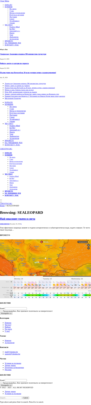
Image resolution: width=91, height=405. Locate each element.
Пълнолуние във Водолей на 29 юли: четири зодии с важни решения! (28, 73)
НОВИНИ (8, 7)
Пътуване (13, 17)
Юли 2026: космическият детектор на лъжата (21, 92)
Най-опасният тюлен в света (17, 218)
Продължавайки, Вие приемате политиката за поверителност (27, 311)
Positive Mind (14, 27)
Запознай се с (14, 31)
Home (2, 206)
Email (2, 308)
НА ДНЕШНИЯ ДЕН (13, 43)
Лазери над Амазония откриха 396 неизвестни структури (23, 54)
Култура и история (16, 15)
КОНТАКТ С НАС (12, 45)
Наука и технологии (17, 13)
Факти (11, 33)
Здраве (12, 23)
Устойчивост (14, 21)
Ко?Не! (12, 29)
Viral (11, 35)
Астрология (14, 39)
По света (12, 9)
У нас (11, 11)
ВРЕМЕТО (9, 41)
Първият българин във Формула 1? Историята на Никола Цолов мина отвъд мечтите (35, 96)
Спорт (11, 19)
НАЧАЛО (8, 5)
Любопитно (13, 37)
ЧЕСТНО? (9, 25)
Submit (25, 398)
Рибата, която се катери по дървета (14, 63)
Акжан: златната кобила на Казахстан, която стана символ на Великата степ (32, 94)
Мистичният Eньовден (13, 98)
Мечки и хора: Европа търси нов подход (19, 90)
